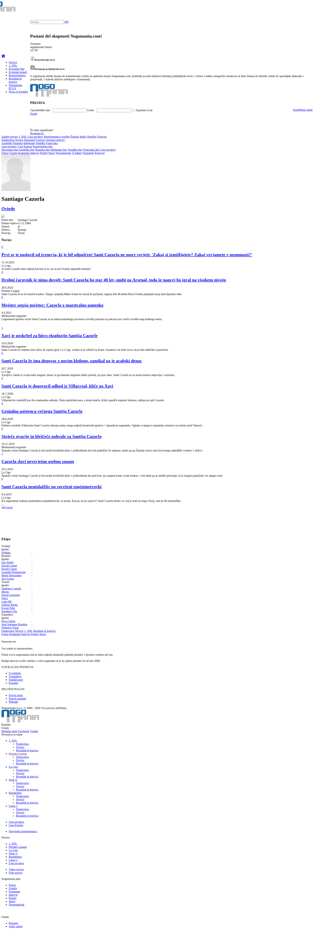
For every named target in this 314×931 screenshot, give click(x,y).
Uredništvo (15, 676)
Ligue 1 (13, 805)
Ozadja (13, 153)
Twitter (34, 731)
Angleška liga (27, 149)
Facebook (23, 731)
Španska (18, 143)
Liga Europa (25, 146)
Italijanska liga (59, 149)
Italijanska (29, 143)
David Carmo (9, 565)
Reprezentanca (17, 75)
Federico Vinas (10, 627)
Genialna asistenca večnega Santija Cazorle (41, 411)
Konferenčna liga (43, 146)
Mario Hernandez (11, 575)
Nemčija (91, 136)
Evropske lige (17, 68)
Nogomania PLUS (15, 87)
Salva (4, 598)
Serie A (13, 779)
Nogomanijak (63, 153)
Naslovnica (7, 139)
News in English (18, 91)
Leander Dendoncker (13, 572)
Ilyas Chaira (8, 621)
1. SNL (13, 65)
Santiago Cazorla (11, 588)
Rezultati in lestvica (27, 750)
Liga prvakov (35, 136)
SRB (296, 7)
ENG (304, 7)
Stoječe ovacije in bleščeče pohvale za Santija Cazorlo (51, 436)
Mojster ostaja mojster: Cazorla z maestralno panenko (52, 305)
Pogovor (100, 153)
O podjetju (15, 673)
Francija (101, 136)
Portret (44, 153)
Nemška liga (75, 149)
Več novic (7, 507)
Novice (13, 62)
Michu (5, 591)
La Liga (13, 766)
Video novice (16, 869)
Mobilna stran (9, 731)
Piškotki (13, 701)
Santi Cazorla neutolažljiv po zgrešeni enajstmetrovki (51, 486)
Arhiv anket (15, 926)
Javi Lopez (7, 578)
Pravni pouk (16, 695)
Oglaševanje (16, 679)
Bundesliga (15, 792)
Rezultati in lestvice (15, 80)
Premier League (18, 753)
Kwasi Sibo (8, 608)
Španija (75, 136)
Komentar (24, 153)
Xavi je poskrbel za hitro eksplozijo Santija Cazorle (49, 335)
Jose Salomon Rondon (14, 624)
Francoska (52, 143)
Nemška (40, 143)
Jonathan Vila (9, 611)
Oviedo (8, 208)
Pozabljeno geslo (303, 109)
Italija (83, 136)
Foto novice (15, 872)
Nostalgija (88, 153)
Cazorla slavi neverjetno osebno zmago (37, 461)
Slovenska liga (9, 149)
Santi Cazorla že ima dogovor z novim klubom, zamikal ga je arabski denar (71, 360)
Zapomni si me (144, 110)
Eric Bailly (7, 562)
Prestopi (13, 923)
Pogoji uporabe (17, 698)
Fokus (5, 153)
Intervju (34, 153)
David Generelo (10, 595)
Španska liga (42, 149)
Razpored (29, 139)
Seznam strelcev (55, 139)
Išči (67, 21)
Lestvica (41, 139)
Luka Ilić (6, 601)
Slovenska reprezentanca (23, 831)
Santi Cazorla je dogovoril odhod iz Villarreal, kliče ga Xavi (57, 386)
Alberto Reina (9, 604)
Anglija (65, 136)
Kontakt (13, 683)
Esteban (6, 552)
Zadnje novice (9, 136)
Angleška (6, 143)
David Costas (9, 568)
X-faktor (77, 153)
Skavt (51, 153)
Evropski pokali (18, 72)
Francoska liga (91, 149)
